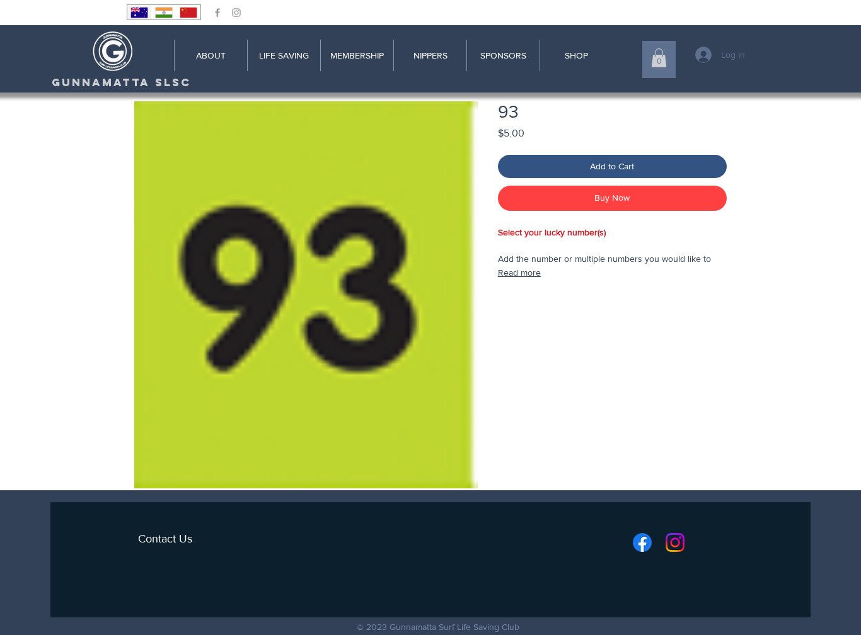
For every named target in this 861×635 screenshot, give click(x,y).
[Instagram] (675, 542)
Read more (519, 272)
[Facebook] (642, 542)
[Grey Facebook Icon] (217, 12)
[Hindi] (163, 12)
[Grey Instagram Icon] (236, 12)
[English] (139, 12)
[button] (659, 57)
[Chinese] (188, 12)
